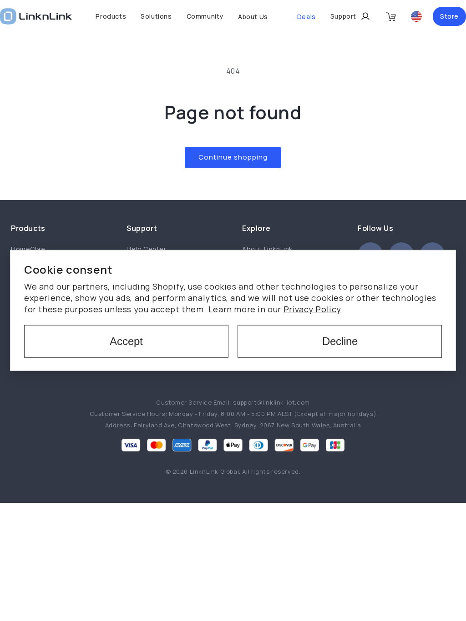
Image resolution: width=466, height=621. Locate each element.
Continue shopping (233, 157)
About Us (253, 16)
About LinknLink (267, 249)
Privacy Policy (312, 309)
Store (449, 16)
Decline (340, 341)
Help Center (147, 249)
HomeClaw (28, 249)
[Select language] (416, 16)
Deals (306, 16)
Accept (126, 341)
